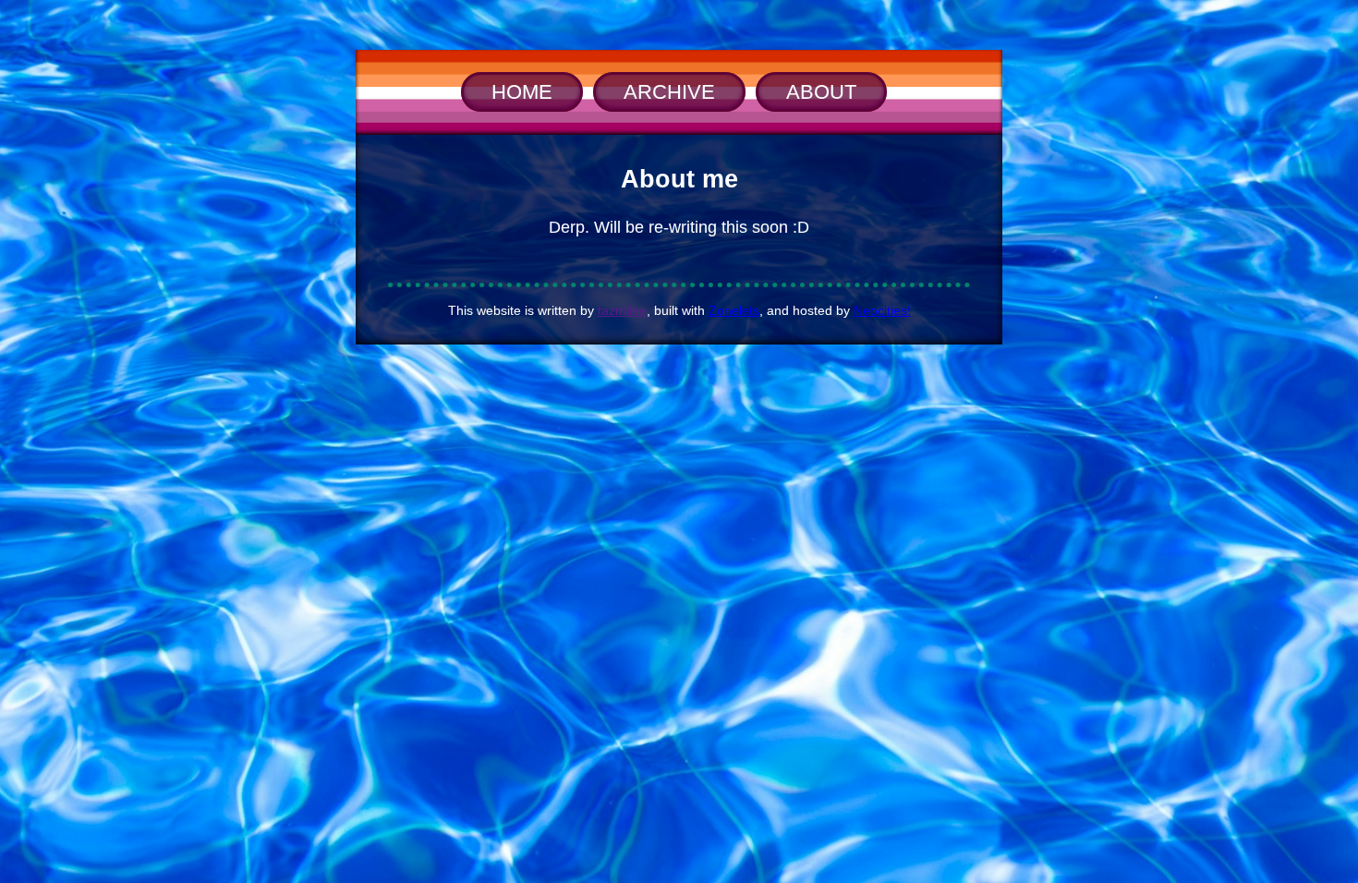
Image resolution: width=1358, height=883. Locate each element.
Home (521, 91)
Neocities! (882, 310)
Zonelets (734, 310)
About (821, 91)
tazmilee (622, 310)
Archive (669, 91)
